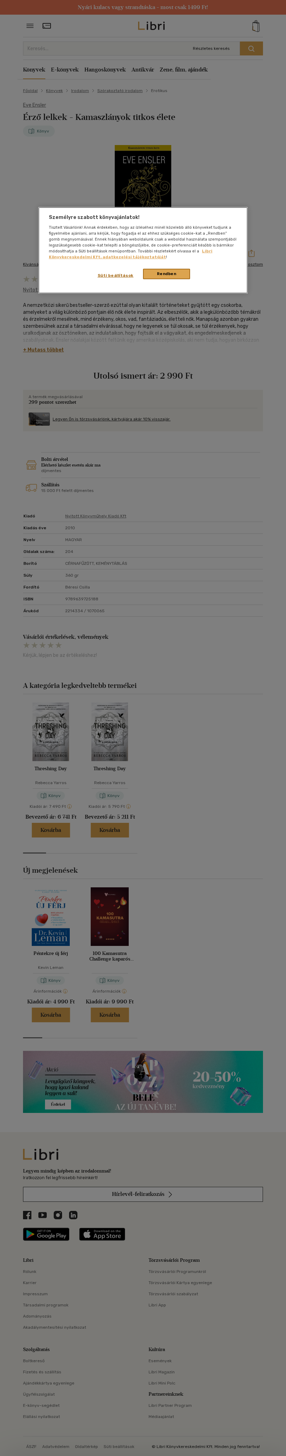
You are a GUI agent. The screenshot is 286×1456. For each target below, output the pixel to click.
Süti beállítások (116, 275)
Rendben (166, 273)
